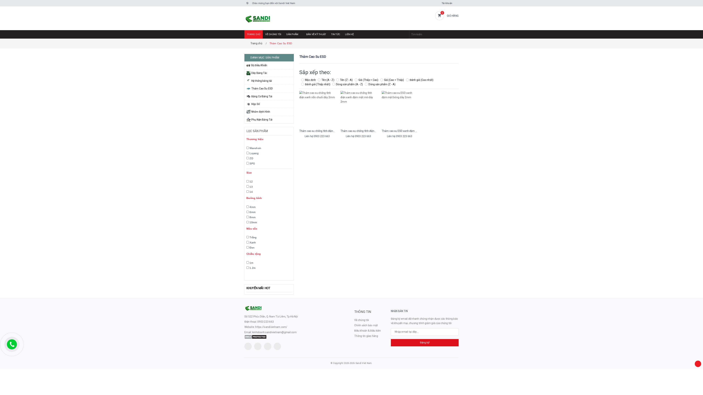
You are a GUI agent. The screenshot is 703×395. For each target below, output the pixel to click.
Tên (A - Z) (327, 79)
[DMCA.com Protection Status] (255, 336)
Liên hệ (349, 34)
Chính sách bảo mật (366, 325)
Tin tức (335, 34)
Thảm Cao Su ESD (262, 88)
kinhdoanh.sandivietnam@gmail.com (274, 332)
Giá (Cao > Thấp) (394, 79)
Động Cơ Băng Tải (261, 96)
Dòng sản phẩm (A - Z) (349, 84)
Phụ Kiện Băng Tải (261, 119)
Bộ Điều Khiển (259, 65)
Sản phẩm (292, 34)
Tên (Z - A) (346, 79)
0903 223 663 (265, 321)
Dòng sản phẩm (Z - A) (382, 84)
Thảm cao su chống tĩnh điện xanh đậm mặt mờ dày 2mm (374, 130)
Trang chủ (253, 34)
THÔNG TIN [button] (362, 312)
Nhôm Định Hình (260, 111)
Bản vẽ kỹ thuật (316, 34)
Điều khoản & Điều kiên (367, 330)
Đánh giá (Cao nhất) (422, 79)
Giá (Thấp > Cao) (368, 79)
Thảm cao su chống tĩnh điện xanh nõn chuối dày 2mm (331, 130)
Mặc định (310, 79)
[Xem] (321, 136)
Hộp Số (255, 104)
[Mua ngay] (312, 136)
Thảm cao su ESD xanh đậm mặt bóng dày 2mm (410, 130)
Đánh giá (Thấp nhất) (317, 84)
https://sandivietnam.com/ (271, 327)
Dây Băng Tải (259, 73)
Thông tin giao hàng (366, 335)
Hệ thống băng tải (261, 80)
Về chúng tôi (273, 34)
